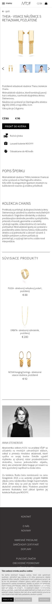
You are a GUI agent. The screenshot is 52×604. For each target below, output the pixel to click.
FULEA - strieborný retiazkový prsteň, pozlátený (25, 289)
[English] (40, 3)
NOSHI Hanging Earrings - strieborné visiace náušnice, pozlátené (24, 373)
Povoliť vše (7, 600)
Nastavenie (44, 600)
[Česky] (38, 3)
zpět (7, 11)
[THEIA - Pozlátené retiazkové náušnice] (26, 43)
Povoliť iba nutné (23, 600)
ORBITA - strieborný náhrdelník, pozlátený (24, 332)
